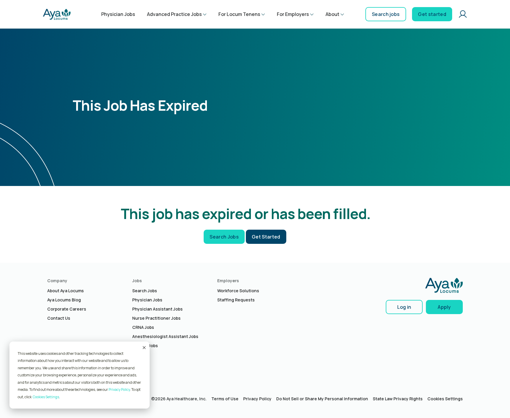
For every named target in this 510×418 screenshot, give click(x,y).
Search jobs (386, 14)
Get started (432, 14)
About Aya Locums (65, 290)
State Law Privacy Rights (398, 398)
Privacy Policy (119, 389)
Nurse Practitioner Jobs (156, 318)
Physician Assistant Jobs (157, 309)
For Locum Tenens (239, 14)
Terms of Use (224, 398)
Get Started (266, 237)
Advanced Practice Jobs (174, 14)
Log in (404, 307)
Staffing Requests (236, 300)
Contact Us (58, 318)
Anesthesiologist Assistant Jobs (165, 336)
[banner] (56, 14)
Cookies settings (46, 396)
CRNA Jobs (143, 327)
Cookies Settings (445, 398)
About (332, 14)
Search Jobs (224, 237)
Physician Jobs (118, 14)
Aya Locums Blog (64, 300)
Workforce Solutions (238, 290)
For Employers (293, 14)
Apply (444, 307)
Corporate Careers (66, 309)
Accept (144, 347)
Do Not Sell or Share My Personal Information (322, 398)
